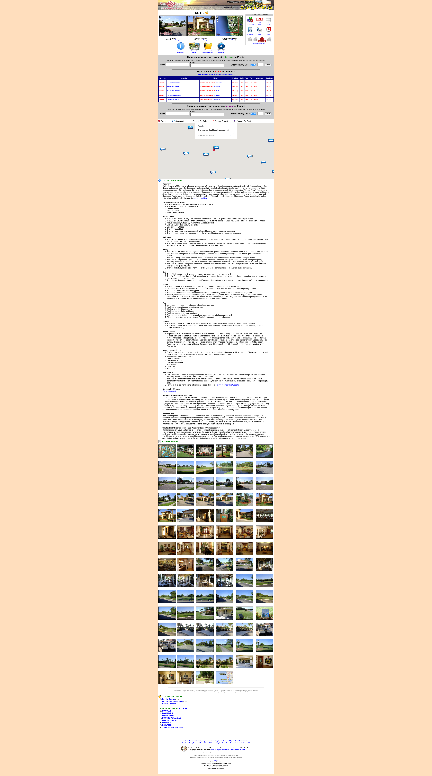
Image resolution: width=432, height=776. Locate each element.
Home (216, 760)
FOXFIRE (183, 708)
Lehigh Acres (194, 743)
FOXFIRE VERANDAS (171, 718)
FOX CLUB (167, 711)
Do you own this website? (206, 135)
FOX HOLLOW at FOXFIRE (174, 95)
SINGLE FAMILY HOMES (172, 727)
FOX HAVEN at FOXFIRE (173, 82)
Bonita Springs (201, 741)
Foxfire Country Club (170, 391)
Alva (186, 741)
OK (230, 135)
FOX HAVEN (167, 713)
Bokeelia (192, 741)
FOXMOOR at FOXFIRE (173, 86)
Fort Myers (230, 741)
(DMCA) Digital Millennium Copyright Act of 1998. (228, 749)
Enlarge (177, 40)
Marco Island (203, 743)
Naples (218, 743)
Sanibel (237, 743)
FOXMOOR (166, 723)
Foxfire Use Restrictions (172, 701)
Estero (224, 741)
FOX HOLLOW (168, 716)
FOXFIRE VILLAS (169, 720)
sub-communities (200, 198)
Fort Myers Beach (241, 741)
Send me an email (216, 772)
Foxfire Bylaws (168, 699)
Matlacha (212, 743)
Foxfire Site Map (169, 704)
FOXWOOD (167, 725)
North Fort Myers (228, 743)
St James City (245, 743)
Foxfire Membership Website (227, 385)
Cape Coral (211, 741)
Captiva (218, 741)
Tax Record (219, 82)
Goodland (185, 743)
